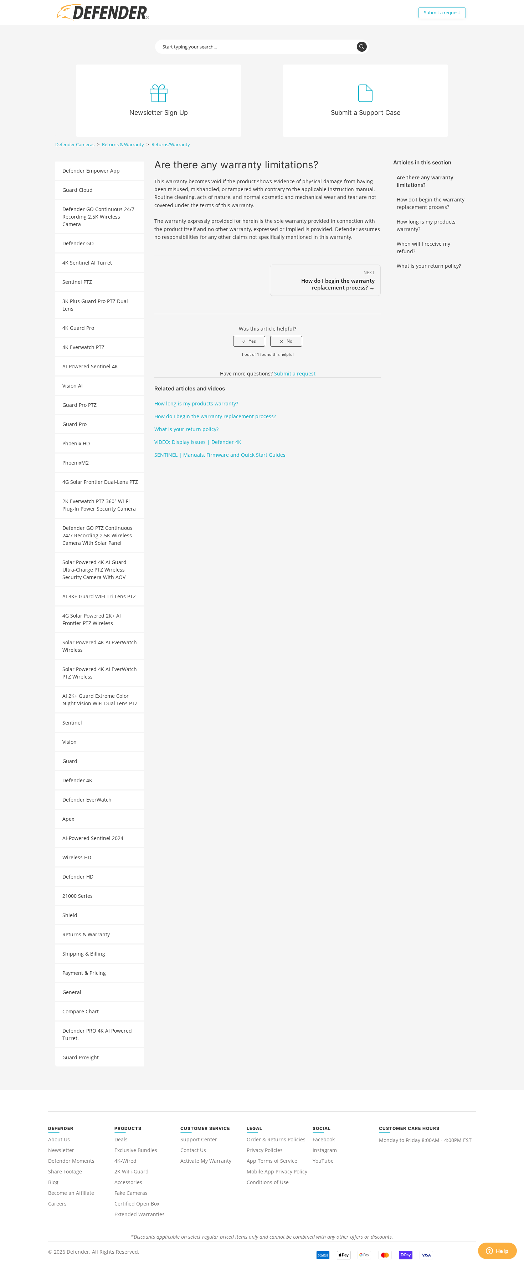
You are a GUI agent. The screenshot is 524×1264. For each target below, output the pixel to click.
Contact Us (193, 1150)
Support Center (198, 1139)
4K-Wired (125, 1160)
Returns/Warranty (170, 144)
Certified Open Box (136, 1203)
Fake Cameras (131, 1192)
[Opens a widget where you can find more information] (497, 1251)
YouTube (323, 1160)
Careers (57, 1203)
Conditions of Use (268, 1182)
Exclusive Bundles (135, 1150)
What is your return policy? (429, 265)
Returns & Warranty (123, 144)
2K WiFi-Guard (131, 1171)
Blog (53, 1182)
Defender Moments (71, 1160)
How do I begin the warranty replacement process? (430, 203)
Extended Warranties (139, 1214)
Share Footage (65, 1171)
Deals (121, 1139)
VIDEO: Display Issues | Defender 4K (197, 442)
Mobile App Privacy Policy (277, 1171)
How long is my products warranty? (426, 225)
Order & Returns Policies (276, 1139)
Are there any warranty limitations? (425, 181)
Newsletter (61, 1150)
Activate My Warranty (205, 1160)
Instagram (325, 1150)
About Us (59, 1139)
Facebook (324, 1139)
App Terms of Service (272, 1160)
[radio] (249, 341)
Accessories (128, 1182)
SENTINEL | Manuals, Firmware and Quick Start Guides (220, 454)
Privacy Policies (265, 1150)
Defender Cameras (74, 144)
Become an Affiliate (71, 1192)
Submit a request (442, 12)
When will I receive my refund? (423, 247)
